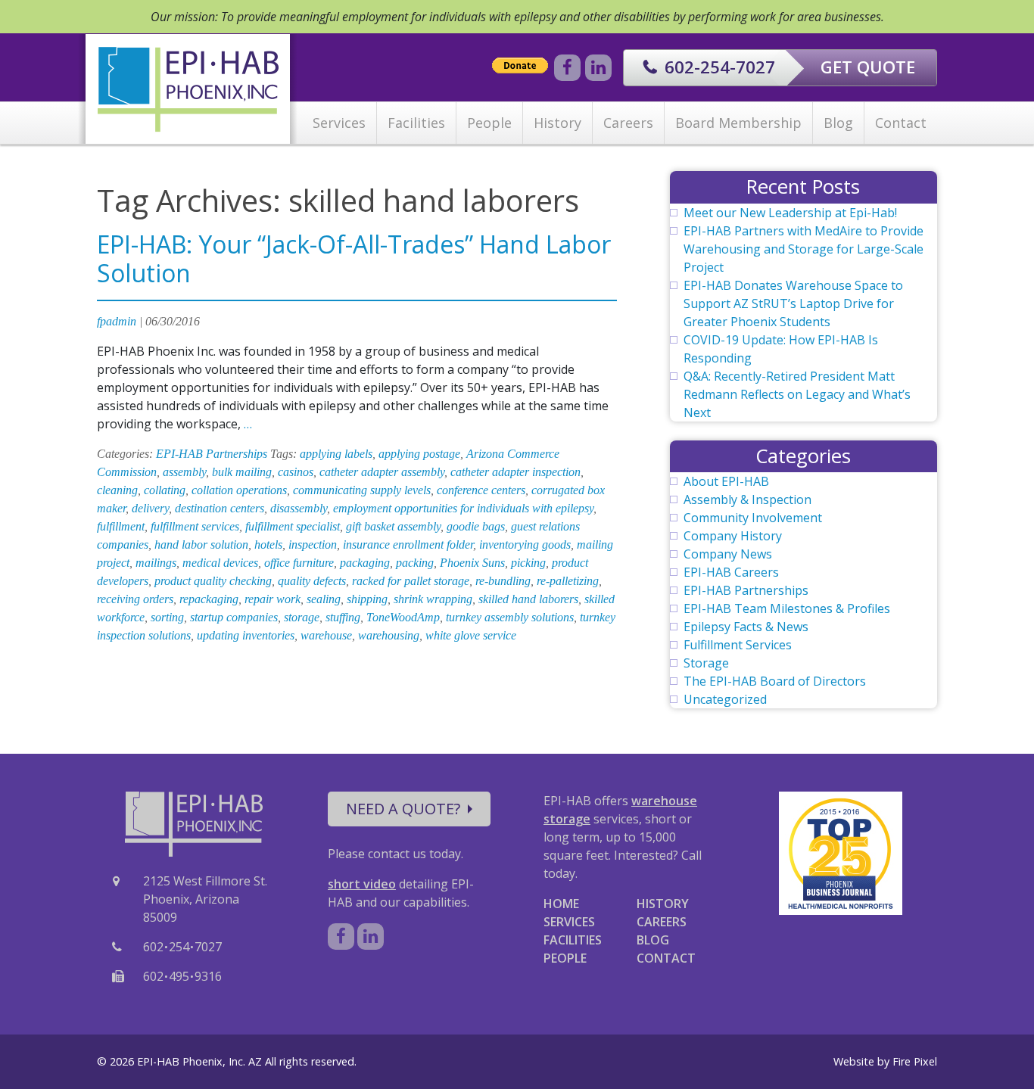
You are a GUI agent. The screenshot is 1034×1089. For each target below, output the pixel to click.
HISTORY (663, 903)
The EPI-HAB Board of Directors (775, 681)
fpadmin (116, 321)
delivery (150, 508)
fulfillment (121, 526)
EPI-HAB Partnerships (211, 453)
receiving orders (135, 599)
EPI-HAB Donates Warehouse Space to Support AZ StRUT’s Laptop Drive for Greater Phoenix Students (793, 303)
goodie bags (476, 526)
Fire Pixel (914, 1061)
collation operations (239, 490)
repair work (272, 599)
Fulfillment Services (738, 644)
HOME (561, 903)
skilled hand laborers (528, 599)
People (489, 123)
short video (362, 884)
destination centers (219, 508)
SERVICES (569, 921)
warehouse (326, 635)
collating (164, 490)
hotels (268, 544)
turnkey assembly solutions (510, 617)
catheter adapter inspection (515, 471)
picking (528, 562)
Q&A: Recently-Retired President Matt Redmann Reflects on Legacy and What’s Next (797, 394)
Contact (901, 123)
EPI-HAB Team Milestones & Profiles (787, 608)
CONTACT (666, 958)
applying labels (336, 453)
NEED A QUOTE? (403, 808)
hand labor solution (201, 544)
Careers (628, 123)
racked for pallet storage (410, 580)
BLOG (653, 940)
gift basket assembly (393, 526)
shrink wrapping (433, 599)
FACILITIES (572, 940)
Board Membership (738, 123)
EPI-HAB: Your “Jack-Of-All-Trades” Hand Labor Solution (354, 258)
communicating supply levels (362, 490)
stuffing (342, 617)
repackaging (208, 599)
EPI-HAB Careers (731, 572)
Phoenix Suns (472, 562)
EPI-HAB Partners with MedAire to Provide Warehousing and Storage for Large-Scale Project (803, 248)
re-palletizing (568, 580)
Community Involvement (753, 517)
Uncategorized (725, 699)
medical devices (220, 562)
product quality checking (213, 580)
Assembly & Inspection (747, 499)
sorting (167, 617)
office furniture (299, 562)
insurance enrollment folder (408, 544)
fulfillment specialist (292, 526)
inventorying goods (525, 544)
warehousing (388, 635)
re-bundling (503, 580)
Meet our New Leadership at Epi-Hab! (790, 212)
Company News (728, 554)
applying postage (419, 453)
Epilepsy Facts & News (746, 626)
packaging (365, 562)
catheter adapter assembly (381, 471)
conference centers (481, 490)
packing (415, 562)
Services (339, 123)
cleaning (117, 490)
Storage (706, 663)
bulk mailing (242, 471)
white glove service (470, 635)
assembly (184, 471)
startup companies (234, 617)
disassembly (298, 508)
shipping (367, 599)
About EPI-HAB (726, 481)
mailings (155, 562)
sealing (324, 599)
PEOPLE (565, 958)
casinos (295, 471)
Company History (733, 535)
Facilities (416, 123)
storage (301, 617)
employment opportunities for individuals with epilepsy (463, 508)
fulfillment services (195, 526)
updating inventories (245, 635)
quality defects (312, 580)
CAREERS (662, 921)
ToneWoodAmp (403, 617)
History (557, 123)
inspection (312, 544)
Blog (838, 123)
